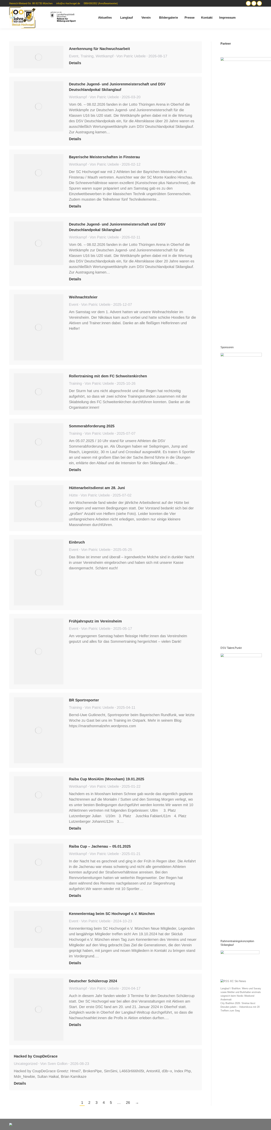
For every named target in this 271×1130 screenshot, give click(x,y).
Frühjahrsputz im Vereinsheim (95, 621)
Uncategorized (25, 1064)
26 (128, 1102)
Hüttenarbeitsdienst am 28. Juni (97, 488)
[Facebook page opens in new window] (259, 3)
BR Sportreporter (84, 700)
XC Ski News (238, 981)
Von (131, 56)
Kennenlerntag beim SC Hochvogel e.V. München (112, 914)
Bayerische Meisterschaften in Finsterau (104, 157)
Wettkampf (105, 56)
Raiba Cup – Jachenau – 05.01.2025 (100, 846)
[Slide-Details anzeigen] (241, 491)
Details (75, 63)
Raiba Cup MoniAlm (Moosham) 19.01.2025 (106, 779)
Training (87, 56)
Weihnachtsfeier (83, 297)
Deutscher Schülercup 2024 (93, 981)
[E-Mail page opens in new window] (253, 3)
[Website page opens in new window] (248, 3)
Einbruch (77, 542)
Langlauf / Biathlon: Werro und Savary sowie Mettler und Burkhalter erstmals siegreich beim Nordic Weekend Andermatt (240, 994)
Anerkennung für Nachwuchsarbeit (99, 49)
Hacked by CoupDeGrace (36, 1056)
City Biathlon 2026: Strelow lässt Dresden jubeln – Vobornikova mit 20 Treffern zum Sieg (240, 1007)
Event (73, 56)
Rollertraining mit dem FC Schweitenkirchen (108, 376)
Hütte (73, 495)
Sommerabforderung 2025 (91, 426)
